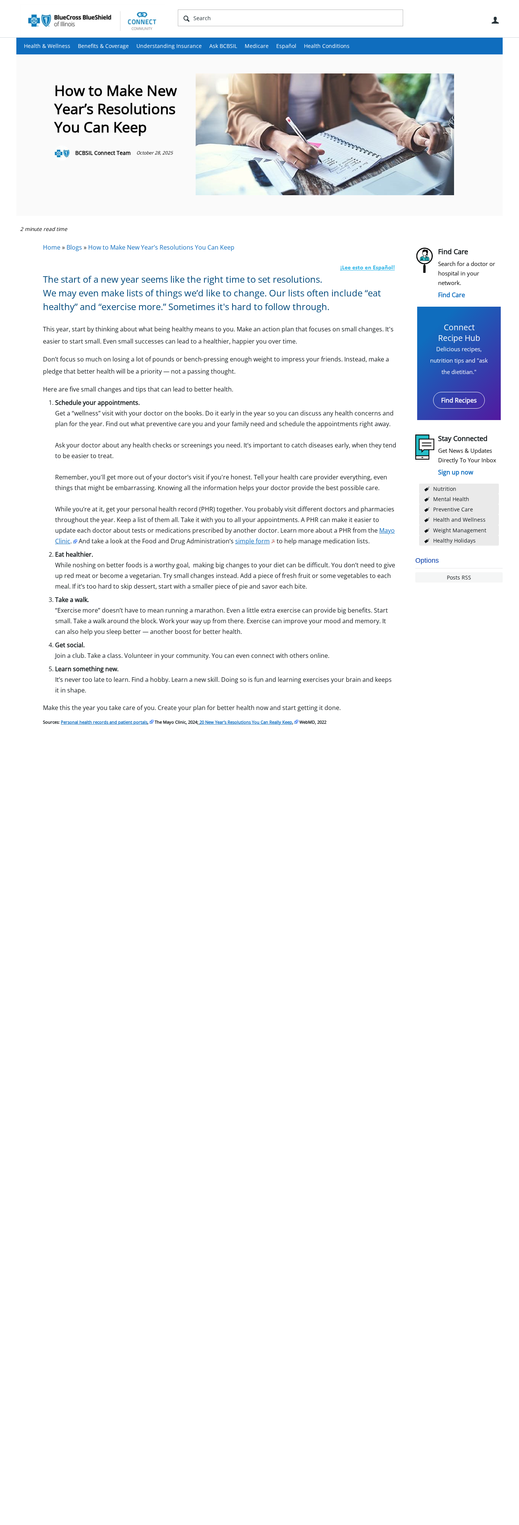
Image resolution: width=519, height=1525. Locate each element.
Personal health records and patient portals (104, 722)
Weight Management (459, 530)
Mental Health (451, 499)
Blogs (74, 247)
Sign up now (455, 472)
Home (51, 247)
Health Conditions (327, 45)
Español (286, 45)
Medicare (257, 45)
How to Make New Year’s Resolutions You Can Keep (161, 247)
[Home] (92, 20)
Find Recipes (459, 400)
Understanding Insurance (169, 45)
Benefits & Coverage (103, 45)
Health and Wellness (459, 519)
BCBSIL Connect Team (103, 152)
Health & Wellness (47, 45)
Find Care (451, 295)
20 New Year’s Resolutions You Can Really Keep (245, 722)
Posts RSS (459, 577)
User (495, 20)
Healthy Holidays (454, 540)
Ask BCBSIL (223, 45)
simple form (252, 541)
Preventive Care (453, 509)
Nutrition (444, 488)
